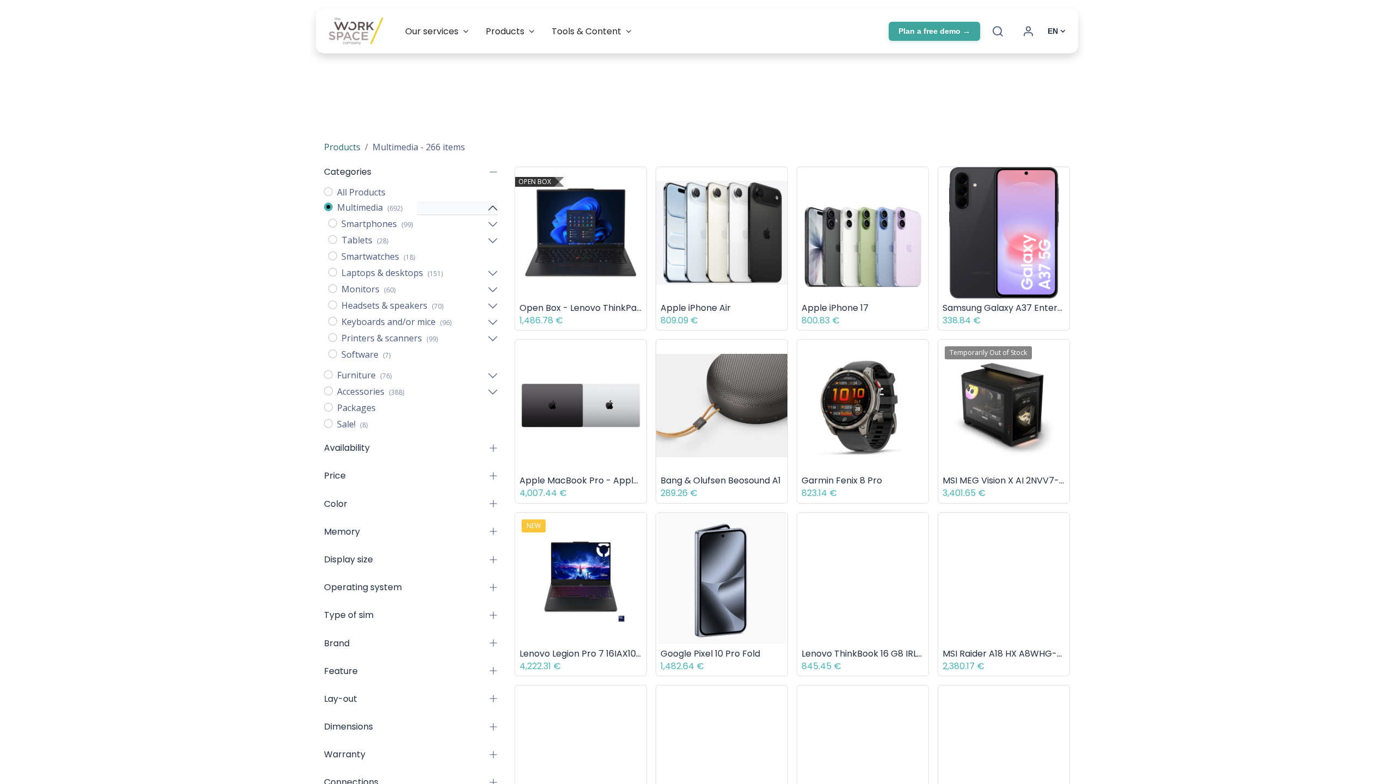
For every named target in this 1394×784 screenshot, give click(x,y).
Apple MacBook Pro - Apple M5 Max (580, 480)
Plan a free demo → (934, 31)
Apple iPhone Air (696, 308)
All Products (361, 192)
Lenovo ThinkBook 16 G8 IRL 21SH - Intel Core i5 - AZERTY (863, 653)
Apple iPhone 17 (835, 308)
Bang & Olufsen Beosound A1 (721, 480)
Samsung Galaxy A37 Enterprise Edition (1004, 308)
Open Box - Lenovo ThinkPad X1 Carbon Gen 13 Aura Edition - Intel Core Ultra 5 (580, 308)
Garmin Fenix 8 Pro (842, 480)
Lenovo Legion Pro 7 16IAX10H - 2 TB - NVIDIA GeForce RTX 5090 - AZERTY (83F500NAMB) (580, 653)
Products (342, 147)
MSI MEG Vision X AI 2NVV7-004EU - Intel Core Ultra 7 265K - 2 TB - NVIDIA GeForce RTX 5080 (1004, 480)
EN (1053, 31)
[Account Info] (1028, 31)
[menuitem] (436, 31)
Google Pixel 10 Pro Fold (710, 653)
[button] (641, 183)
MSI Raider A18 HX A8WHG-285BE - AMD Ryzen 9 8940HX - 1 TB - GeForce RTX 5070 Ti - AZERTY (1004, 653)
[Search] (997, 31)
